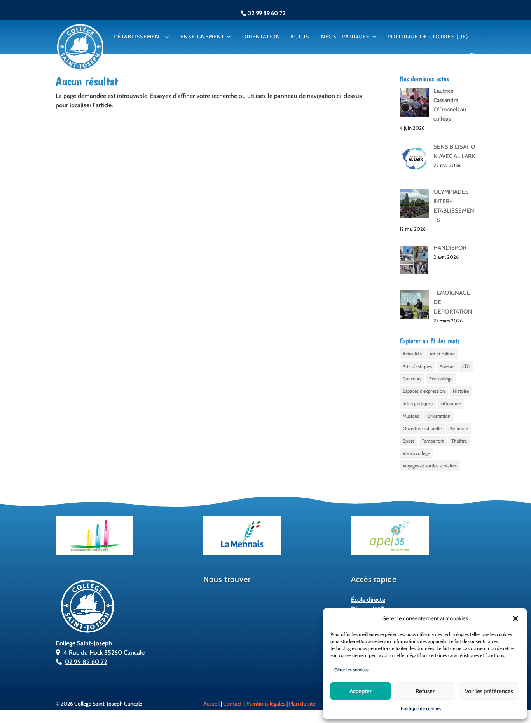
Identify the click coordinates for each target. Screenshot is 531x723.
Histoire (461, 391)
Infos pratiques (344, 37)
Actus (299, 37)
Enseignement (202, 37)
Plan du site (302, 703)
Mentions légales (265, 703)
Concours (412, 379)
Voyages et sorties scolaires (430, 466)
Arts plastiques (417, 366)
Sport (408, 441)
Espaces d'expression (424, 391)
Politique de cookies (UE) (428, 37)
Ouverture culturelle (422, 428)
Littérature (450, 403)
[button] (515, 618)
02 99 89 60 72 (86, 662)
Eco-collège (440, 379)
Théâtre (459, 441)
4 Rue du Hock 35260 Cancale (102, 652)
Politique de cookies (421, 708)
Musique (411, 416)
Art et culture (442, 354)
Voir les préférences (489, 691)
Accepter (360, 691)
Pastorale (458, 428)
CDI (466, 366)
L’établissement (138, 37)
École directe (368, 599)
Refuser (425, 691)
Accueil (211, 703)
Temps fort (433, 441)
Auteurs (447, 366)
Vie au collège (416, 453)
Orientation (261, 37)
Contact (232, 703)
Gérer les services (351, 669)
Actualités (412, 354)
